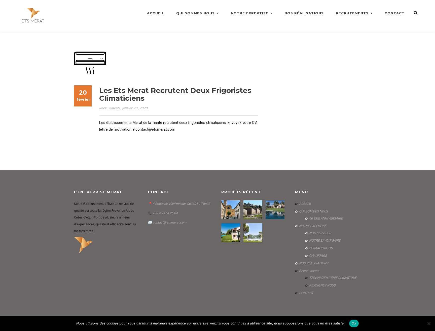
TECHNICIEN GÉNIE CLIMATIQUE (332, 278)
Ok (354, 323)
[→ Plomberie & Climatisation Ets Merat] (33, 15)
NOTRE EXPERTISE (249, 13)
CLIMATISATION (321, 248)
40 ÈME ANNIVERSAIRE (326, 218)
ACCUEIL (155, 13)
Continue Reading (116, 139)
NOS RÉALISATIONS (304, 13)
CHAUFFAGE (318, 256)
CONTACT (395, 13)
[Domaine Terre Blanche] (276, 209)
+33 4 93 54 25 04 (164, 213)
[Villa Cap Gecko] (253, 232)
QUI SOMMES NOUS (195, 13)
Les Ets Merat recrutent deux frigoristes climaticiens (175, 94)
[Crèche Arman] (253, 209)
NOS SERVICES (320, 233)
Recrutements (352, 13)
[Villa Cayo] (231, 232)
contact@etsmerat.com (169, 222)
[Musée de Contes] (231, 209)
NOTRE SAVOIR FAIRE (324, 240)
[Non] (428, 323)
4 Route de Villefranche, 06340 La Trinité (181, 204)
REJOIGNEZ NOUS (322, 285)
